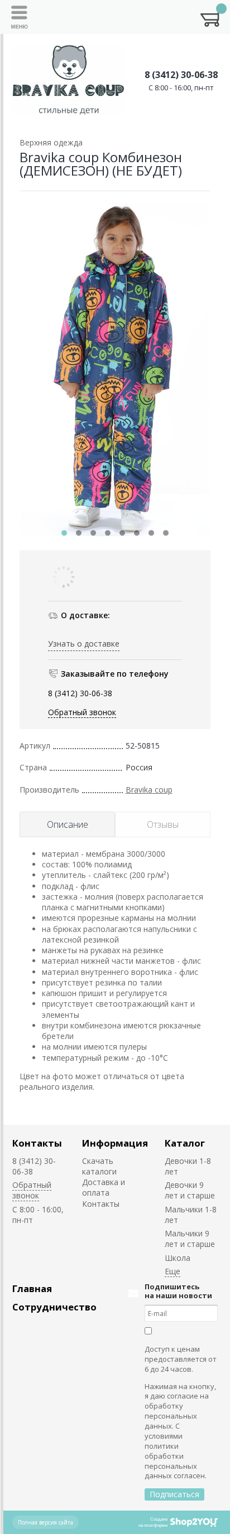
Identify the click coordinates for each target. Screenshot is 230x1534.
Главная (32, 1288)
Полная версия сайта (45, 1522)
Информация (115, 1143)
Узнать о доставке (83, 643)
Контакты (37, 1143)
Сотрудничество (54, 1306)
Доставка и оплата (103, 1187)
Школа (177, 1258)
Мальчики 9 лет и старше (190, 1238)
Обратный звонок (82, 712)
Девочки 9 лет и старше (190, 1190)
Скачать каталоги (99, 1166)
